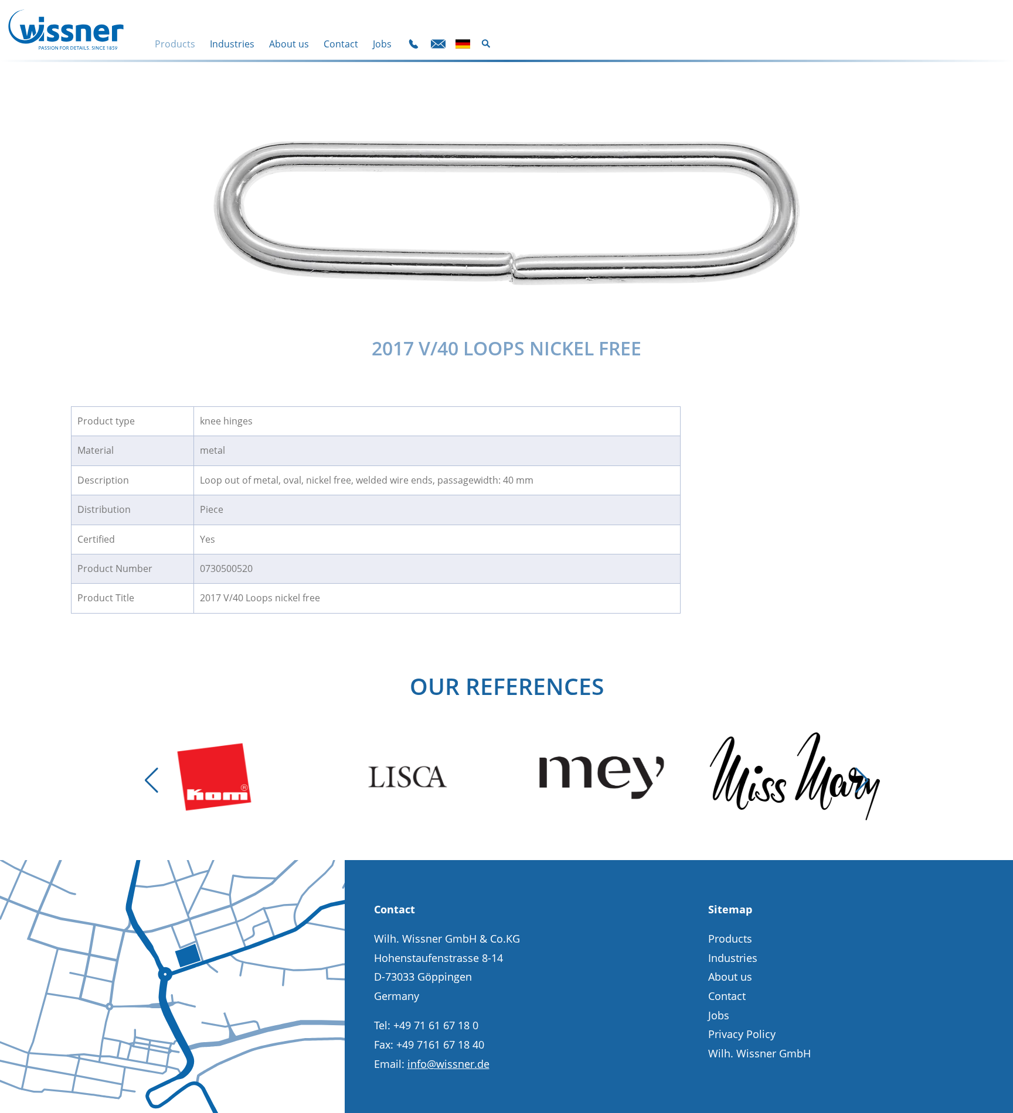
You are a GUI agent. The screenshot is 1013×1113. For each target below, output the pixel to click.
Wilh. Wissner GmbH (759, 1053)
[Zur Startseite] (66, 29)
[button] (151, 780)
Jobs (382, 44)
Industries (232, 44)
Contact (341, 44)
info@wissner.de (448, 1064)
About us (289, 44)
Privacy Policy (742, 1034)
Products (175, 44)
